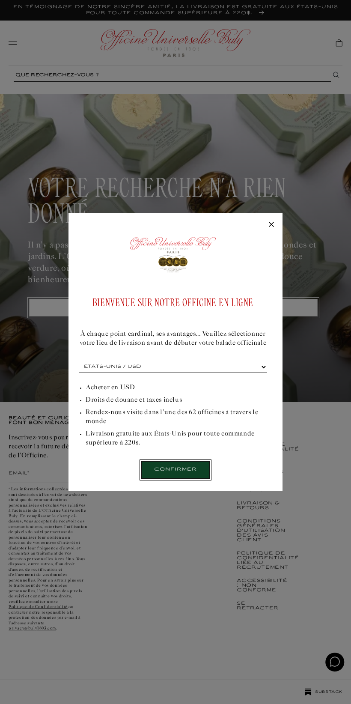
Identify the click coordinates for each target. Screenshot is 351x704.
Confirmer (175, 469)
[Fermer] (271, 225)
